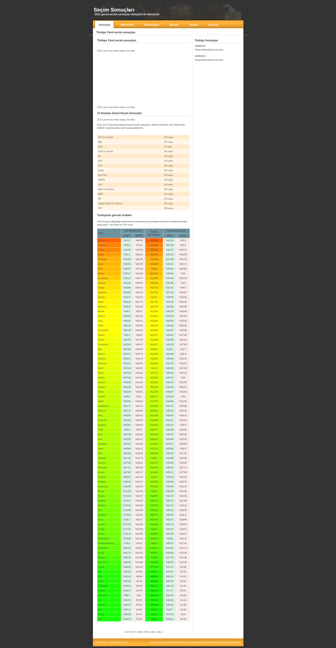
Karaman (102, 444)
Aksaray (102, 515)
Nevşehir (102, 467)
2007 (133, 632)
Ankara (101, 354)
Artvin (100, 325)
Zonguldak (103, 330)
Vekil (214, 642)
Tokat (100, 429)
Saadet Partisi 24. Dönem (110, 203)
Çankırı (101, 524)
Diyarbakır (103, 586)
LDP (100, 184)
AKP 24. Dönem (105, 137)
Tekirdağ (102, 259)
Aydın (100, 264)
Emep (101, 170)
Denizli (101, 297)
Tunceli (101, 240)
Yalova (101, 335)
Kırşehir (101, 382)
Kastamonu (103, 406)
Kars (100, 439)
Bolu (100, 434)
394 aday (168, 184)
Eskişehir (102, 292)
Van (100, 600)
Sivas (100, 519)
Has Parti (102, 175)
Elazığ (101, 553)
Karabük (102, 425)
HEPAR (101, 180)
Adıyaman (103, 548)
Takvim (230, 642)
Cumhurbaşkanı (193, 642)
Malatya (102, 505)
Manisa (101, 316)
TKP (100, 208)
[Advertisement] (143, 45)
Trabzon (102, 477)
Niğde (101, 401)
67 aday (168, 147)
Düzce (101, 491)
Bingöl (101, 614)
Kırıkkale (102, 482)
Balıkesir (102, 306)
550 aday (168, 137)
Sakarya (102, 458)
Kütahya (102, 501)
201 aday (168, 170)
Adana (101, 287)
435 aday (168, 165)
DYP (100, 165)
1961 (159, 632)
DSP (100, 161)
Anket (238, 642)
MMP (100, 194)
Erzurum (102, 562)
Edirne (101, 250)
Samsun (102, 463)
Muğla (101, 254)
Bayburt (101, 557)
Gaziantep (103, 486)
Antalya (101, 283)
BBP (100, 142)
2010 (126, 632)
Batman (101, 605)
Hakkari (101, 590)
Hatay (101, 302)
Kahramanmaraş (106, 543)
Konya (101, 534)
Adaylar (222, 642)
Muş (100, 572)
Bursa (101, 373)
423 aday (168, 180)
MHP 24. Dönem (106, 189)
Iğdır (100, 349)
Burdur (101, 340)
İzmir (100, 269)
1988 (139, 632)
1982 (152, 632)
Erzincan (102, 420)
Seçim (153, 642)
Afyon (100, 448)
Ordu (100, 415)
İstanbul (102, 358)
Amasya (102, 387)
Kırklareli (102, 245)
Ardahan (102, 363)
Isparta (101, 377)
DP (99, 156)
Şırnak (101, 567)
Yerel (167, 642)
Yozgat (101, 529)
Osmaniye (103, 344)
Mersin (101, 273)
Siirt (100, 609)
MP (99, 199)
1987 (146, 632)
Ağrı (100, 619)
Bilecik (101, 311)
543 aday (168, 194)
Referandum (178, 642)
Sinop (101, 392)
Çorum (101, 472)
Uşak (100, 321)
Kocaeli (101, 396)
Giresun (102, 411)
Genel (161, 642)
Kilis (100, 453)
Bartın (101, 368)
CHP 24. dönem (105, 151)
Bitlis (100, 576)
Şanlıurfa (102, 595)
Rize (100, 510)
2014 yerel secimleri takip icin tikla (116, 50)
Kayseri (101, 496)
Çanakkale (103, 278)
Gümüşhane (104, 538)
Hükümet (206, 642)
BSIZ (100, 147)
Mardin (101, 581)
